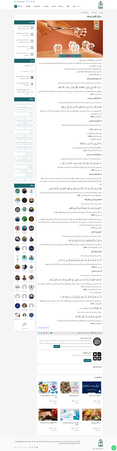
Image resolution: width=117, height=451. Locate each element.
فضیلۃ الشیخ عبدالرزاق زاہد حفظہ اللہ (24, 145)
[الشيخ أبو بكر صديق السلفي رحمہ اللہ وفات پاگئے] (32, 84)
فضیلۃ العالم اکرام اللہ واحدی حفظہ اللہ (24, 135)
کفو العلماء (27, 66)
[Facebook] (26, 2)
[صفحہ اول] (78, 6)
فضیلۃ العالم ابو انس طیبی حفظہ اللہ (24, 110)
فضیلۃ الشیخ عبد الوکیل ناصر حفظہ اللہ (24, 105)
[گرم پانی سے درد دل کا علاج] (91, 387)
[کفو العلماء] (32, 66)
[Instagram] (31, 2)
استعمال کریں (87, 360)
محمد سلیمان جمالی (86, 338)
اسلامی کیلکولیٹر (87, 353)
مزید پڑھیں (57, 346)
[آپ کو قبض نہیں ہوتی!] (91, 415)
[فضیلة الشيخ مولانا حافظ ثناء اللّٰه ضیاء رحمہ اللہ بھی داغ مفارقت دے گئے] (32, 92)
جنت (27, 153)
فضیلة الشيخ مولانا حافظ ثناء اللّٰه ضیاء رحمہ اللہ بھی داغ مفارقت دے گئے (22, 92)
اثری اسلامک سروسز (25, 71)
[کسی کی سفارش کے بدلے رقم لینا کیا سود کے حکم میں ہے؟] (32, 34)
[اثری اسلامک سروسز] (32, 71)
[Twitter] (29, 2)
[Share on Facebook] (38, 333)
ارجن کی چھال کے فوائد (74, 395)
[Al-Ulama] (100, 5)
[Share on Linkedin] (43, 333)
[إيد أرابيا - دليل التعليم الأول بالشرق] (100, 443)
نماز (32, 113)
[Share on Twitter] (41, 333)
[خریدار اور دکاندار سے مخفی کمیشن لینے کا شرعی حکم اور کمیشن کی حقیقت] (32, 27)
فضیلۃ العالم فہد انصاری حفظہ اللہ (24, 127)
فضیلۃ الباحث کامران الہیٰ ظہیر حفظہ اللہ (24, 157)
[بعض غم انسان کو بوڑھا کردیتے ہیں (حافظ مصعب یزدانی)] (32, 78)
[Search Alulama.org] (15, 6)
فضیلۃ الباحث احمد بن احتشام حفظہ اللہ (24, 140)
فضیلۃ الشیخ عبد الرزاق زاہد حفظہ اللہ (24, 162)
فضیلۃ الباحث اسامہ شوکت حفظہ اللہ (24, 149)
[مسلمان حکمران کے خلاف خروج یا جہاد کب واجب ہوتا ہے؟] (32, 41)
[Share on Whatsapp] (49, 333)
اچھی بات (31, 166)
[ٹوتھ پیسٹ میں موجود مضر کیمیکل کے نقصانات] (69, 415)
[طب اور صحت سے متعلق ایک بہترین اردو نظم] (48, 387)
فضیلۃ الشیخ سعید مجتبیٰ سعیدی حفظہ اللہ (24, 122)
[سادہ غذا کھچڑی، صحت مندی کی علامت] (48, 415)
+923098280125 (20, 2)
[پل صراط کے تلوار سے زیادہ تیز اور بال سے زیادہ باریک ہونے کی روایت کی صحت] (32, 54)
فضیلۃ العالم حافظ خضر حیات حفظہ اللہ (24, 118)
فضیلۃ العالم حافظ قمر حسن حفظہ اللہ (24, 178)
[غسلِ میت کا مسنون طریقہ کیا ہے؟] (32, 47)
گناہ (27, 174)
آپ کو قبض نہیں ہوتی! (95, 423)
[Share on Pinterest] (46, 333)
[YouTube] (33, 2)
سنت (32, 174)
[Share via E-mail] (51, 333)
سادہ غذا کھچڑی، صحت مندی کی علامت (48, 423)
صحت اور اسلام (88, 333)
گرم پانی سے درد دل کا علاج (95, 395)
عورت (32, 153)
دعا (32, 131)
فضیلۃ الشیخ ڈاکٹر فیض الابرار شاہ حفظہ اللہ (24, 170)
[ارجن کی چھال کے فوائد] (69, 387)
